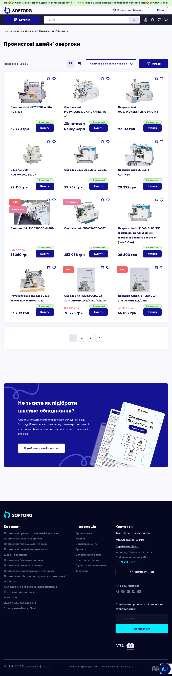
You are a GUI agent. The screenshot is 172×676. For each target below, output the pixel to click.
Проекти (81, 549)
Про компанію (84, 533)
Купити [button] (45, 127)
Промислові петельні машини (23, 565)
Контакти (81, 571)
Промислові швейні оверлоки (23, 538)
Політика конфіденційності (82, 666)
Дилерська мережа (88, 554)
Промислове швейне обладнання (20, 31)
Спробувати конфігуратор (41, 448)
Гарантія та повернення (91, 565)
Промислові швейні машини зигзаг (26, 549)
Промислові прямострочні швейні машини (31, 533)
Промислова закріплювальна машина (29, 571)
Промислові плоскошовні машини (25, 544)
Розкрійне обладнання (19, 592)
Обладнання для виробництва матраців (30, 586)
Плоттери (10, 597)
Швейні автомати (15, 554)
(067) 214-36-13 (126, 562)
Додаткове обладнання (20, 602)
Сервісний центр (86, 544)
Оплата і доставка (88, 560)
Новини (80, 538)
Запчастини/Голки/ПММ (20, 608)
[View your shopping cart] (166, 20)
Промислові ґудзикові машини (23, 560)
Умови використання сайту (117, 666)
